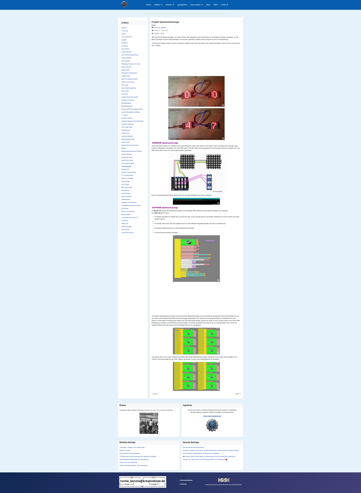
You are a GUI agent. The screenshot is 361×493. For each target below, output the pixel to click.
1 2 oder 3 (124, 115)
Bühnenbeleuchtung (128, 139)
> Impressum (183, 484)
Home (148, 5)
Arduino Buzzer (126, 67)
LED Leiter (124, 85)
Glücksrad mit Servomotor (130, 145)
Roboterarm (125, 190)
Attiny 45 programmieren (129, 79)
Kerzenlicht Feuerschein (129, 73)
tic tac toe (124, 31)
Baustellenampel (126, 106)
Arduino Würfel (126, 58)
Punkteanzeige (126, 166)
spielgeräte (182, 5)
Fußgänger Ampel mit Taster (130, 64)
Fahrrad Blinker (126, 52)
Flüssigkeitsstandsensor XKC (131, 205)
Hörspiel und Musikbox (129, 202)
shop (208, 5)
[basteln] (173, 4)
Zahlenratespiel (126, 226)
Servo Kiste (125, 91)
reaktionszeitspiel (127, 136)
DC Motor (124, 43)
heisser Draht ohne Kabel (129, 97)
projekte (124, 40)
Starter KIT (124, 223)
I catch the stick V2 (127, 232)
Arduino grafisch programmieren (132, 109)
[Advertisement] (196, 61)
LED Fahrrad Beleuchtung (129, 55)
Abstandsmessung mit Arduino (131, 151)
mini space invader (127, 163)
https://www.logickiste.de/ (212, 416)
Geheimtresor (125, 199)
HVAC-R (224, 5)
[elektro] (161, 4)
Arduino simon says (128, 82)
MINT (216, 5)
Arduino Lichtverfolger (128, 172)
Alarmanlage (125, 181)
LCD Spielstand (126, 37)
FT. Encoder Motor (127, 175)
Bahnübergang (126, 103)
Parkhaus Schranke (127, 100)
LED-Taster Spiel (126, 127)
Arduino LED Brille (127, 178)
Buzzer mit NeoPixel (128, 211)
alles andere (195, 5)
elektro (157, 5)
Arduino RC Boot (126, 157)
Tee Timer (124, 94)
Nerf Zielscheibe (126, 187)
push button (125, 49)
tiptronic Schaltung (127, 124)
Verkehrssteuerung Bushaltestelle (132, 121)
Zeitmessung (125, 130)
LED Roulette (125, 61)
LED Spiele (125, 208)
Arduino (124, 28)
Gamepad (124, 46)
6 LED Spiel (125, 184)
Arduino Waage (126, 154)
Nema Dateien (126, 214)
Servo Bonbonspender (128, 88)
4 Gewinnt (124, 220)
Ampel (123, 34)
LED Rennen (125, 229)
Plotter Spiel (125, 133)
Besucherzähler (126, 196)
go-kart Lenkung (126, 118)
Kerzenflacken (126, 193)
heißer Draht (125, 70)
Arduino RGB (125, 76)
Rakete (123, 148)
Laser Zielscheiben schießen (130, 112)
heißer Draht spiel (127, 160)
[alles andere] (202, 4)
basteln (169, 5)
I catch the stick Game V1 (129, 217)
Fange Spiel (125, 169)
